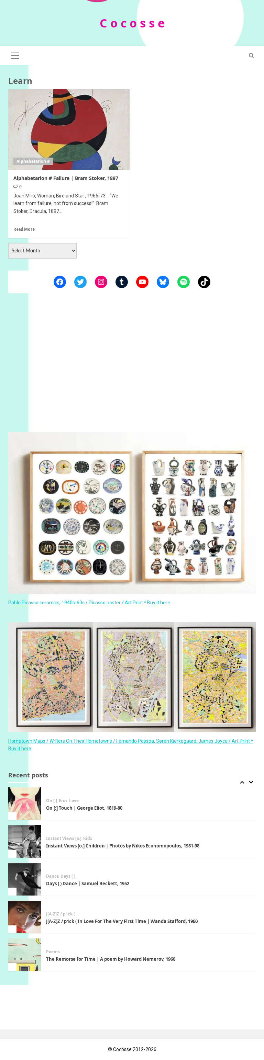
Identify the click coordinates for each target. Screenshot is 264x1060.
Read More (24, 229)
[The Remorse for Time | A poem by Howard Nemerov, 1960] (24, 954)
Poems (53, 952)
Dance (52, 876)
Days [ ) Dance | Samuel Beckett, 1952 (87, 883)
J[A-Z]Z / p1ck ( (60, 914)
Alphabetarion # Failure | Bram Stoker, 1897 (65, 178)
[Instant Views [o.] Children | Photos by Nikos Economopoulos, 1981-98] (24, 841)
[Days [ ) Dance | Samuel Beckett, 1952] (24, 879)
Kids (87, 838)
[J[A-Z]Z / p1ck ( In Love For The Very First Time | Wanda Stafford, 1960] (24, 917)
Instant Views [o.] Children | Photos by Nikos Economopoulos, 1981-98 (122, 846)
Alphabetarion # (33, 161)
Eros (63, 800)
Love (74, 800)
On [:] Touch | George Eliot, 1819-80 (84, 808)
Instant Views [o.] (63, 838)
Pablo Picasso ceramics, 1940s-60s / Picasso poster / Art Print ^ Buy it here (89, 602)
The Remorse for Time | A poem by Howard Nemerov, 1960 (110, 959)
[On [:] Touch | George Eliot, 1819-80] (24, 803)
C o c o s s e (132, 23)
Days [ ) (67, 876)
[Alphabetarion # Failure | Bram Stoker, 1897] (69, 129)
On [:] (51, 800)
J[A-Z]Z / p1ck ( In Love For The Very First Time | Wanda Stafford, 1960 (122, 921)
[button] (15, 54)
